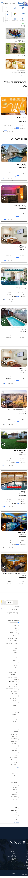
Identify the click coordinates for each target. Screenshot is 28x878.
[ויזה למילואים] (9, 608)
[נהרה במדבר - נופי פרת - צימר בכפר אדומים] (14, 284)
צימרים (25, 75)
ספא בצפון (14, 858)
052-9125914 (22, 413)
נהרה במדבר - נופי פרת (19, 287)
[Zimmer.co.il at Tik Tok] (11, 841)
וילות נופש (14, 853)
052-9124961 (22, 577)
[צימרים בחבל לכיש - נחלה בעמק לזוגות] (14, 115)
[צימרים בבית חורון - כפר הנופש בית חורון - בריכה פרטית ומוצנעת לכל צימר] (14, 571)
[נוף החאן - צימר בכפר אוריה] (14, 489)
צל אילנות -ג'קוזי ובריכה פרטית (17, 328)
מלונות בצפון (13, 861)
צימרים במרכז (20, 75)
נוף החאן (23, 492)
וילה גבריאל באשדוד (20, 164)
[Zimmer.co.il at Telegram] (19, 841)
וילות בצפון (14, 855)
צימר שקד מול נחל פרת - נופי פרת (16, 410)
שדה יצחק (19, 119)
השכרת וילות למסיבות (11, 856)
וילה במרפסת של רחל (19, 451)
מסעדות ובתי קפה (21, 71)
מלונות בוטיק (13, 859)
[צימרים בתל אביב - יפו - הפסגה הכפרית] (14, 530)
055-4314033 (22, 167)
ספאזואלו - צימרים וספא (19, 205)
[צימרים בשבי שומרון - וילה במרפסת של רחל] (14, 448)
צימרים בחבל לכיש (11, 75)
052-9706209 (22, 495)
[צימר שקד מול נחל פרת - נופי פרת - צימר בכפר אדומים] (14, 407)
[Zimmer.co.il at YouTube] (23, 840)
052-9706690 (22, 208)
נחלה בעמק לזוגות (20, 117)
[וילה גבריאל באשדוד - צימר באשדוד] (14, 161)
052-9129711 (22, 249)
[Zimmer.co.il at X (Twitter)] (15, 841)
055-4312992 (22, 454)
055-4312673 (22, 121)
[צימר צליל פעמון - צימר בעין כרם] (14, 366)
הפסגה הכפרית (21, 533)
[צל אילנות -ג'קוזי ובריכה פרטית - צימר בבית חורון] (14, 325)
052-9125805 (22, 536)
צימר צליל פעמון (21, 246)
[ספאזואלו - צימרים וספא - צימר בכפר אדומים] (14, 202)
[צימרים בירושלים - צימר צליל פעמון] (14, 243)
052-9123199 (22, 331)
